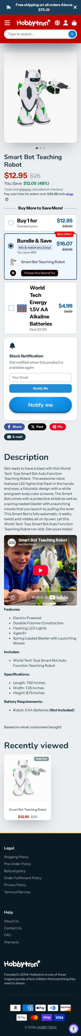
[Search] (72, 34)
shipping (25, 189)
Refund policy (15, 871)
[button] (40, 223)
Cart (74, 23)
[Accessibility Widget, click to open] (74, 1029)
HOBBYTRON (46, 1027)
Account (65, 23)
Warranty (11, 942)
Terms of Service (17, 892)
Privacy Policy (15, 885)
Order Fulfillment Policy (23, 878)
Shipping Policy (16, 857)
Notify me (40, 388)
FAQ (7, 935)
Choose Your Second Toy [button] (39, 273)
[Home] (33, 22)
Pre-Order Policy (17, 864)
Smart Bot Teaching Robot (27, 787)
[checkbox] (40, 308)
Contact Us (13, 928)
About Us (11, 921)
